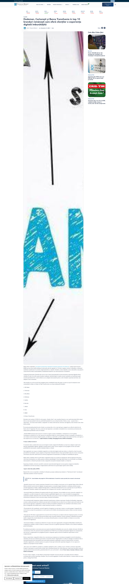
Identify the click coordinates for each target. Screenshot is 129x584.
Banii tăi (90, 51)
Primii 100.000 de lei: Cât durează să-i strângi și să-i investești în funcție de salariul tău (96, 54)
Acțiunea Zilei (91, 75)
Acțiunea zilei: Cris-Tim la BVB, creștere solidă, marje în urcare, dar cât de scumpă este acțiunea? (96, 102)
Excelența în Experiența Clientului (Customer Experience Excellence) (52, 366)
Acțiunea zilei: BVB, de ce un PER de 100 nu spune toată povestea (96, 78)
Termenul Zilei (76, 4)
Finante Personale (57, 4)
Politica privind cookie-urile (12, 575)
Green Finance (84, 4)
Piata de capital (39, 4)
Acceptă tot (26, 578)
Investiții (25, 17)
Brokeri (49, 4)
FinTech (67, 4)
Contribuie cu (35, 581)
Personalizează (9, 578)
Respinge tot (18, 578)
